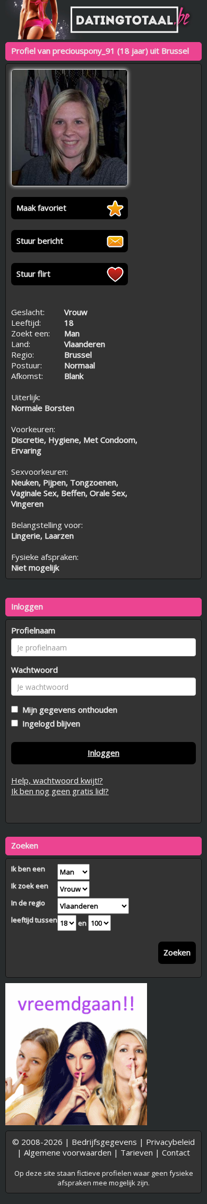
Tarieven (136, 1152)
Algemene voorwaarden (67, 1152)
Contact (176, 1152)
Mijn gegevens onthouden (67, 709)
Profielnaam (33, 630)
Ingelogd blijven (49, 723)
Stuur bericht (39, 240)
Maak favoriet (41, 207)
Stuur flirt (33, 273)
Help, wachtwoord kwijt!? (57, 780)
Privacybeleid (170, 1141)
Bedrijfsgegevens (104, 1141)
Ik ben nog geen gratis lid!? (60, 791)
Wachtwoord (34, 669)
